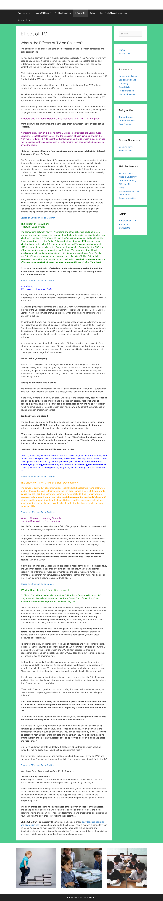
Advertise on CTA (127, 220)
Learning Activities (128, 76)
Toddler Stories (126, 91)
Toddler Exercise (127, 120)
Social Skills (124, 87)
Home (122, 50)
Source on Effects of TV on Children (38, 218)
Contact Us (124, 228)
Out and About (126, 117)
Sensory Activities (26, 20)
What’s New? (125, 53)
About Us (123, 224)
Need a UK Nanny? (43, 13)
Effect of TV (80, 13)
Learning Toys (126, 147)
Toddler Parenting (63, 13)
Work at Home (24, 13)
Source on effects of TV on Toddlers (38, 512)
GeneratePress (90, 897)
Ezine (92, 13)
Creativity (123, 83)
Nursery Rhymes (127, 94)
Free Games (125, 124)
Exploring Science (127, 80)
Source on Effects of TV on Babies (37, 584)
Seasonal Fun (125, 150)
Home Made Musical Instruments (113, 13)
